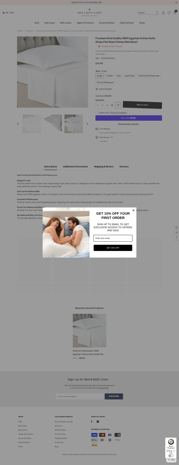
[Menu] (175, 439)
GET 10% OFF (113, 248)
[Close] (133, 210)
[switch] (171, 455)
